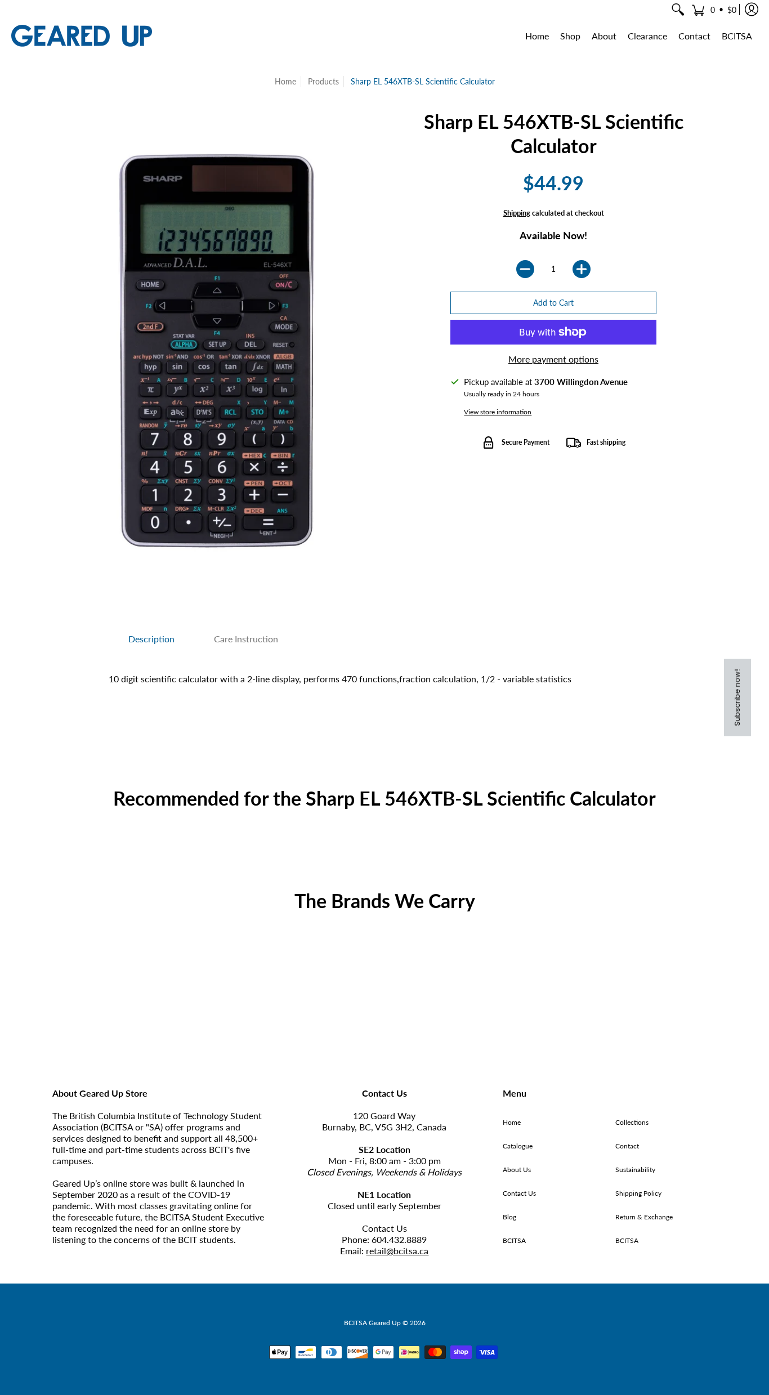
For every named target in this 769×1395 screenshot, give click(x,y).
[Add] (582, 269)
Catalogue (518, 1146)
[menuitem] (678, 9)
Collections (632, 1122)
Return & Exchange (644, 1217)
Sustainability (635, 1169)
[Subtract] (525, 269)
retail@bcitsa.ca (397, 1250)
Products (323, 81)
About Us (517, 1169)
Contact (627, 1146)
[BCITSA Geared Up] (81, 35)
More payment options (553, 359)
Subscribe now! (737, 697)
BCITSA (514, 1240)
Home (285, 81)
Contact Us (519, 1193)
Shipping (516, 212)
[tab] (151, 639)
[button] (714, 9)
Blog (509, 1217)
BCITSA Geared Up (372, 1322)
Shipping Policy (638, 1193)
